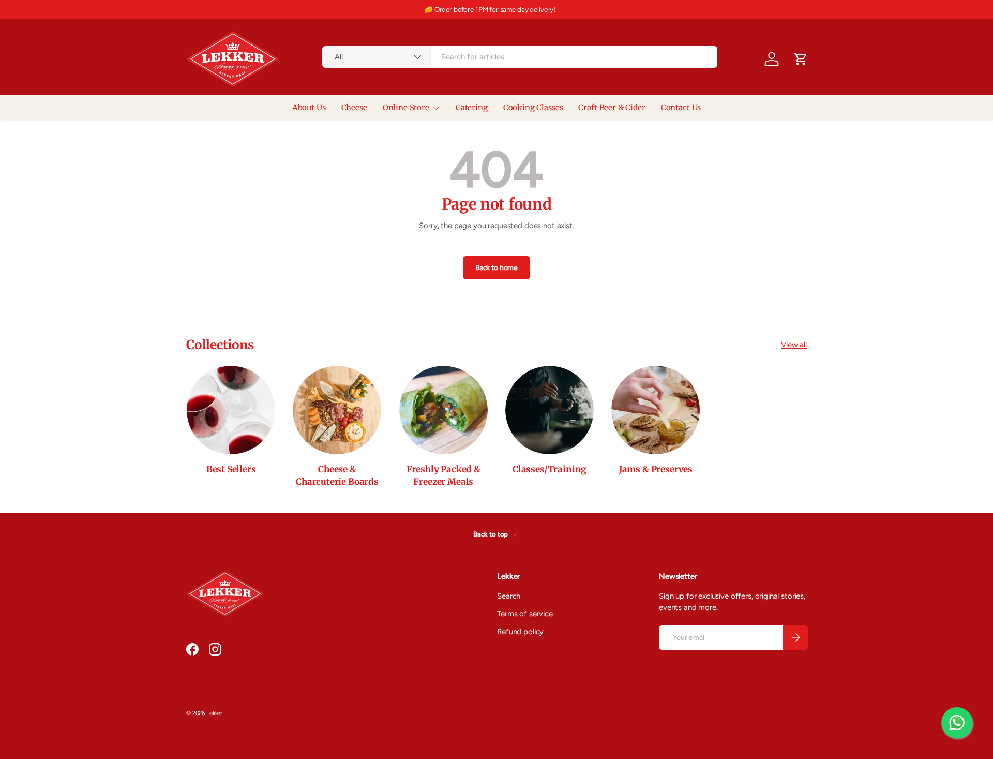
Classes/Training (549, 469)
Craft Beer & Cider (611, 107)
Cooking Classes (533, 107)
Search (508, 596)
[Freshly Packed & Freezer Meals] (443, 410)
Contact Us (681, 107)
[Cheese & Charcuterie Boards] (337, 410)
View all (794, 344)
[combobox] (519, 57)
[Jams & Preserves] (655, 410)
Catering (472, 107)
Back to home (496, 267)
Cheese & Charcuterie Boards (337, 475)
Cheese (354, 107)
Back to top (491, 534)
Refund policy (520, 631)
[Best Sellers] (231, 410)
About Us (309, 107)
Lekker (214, 713)
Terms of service (525, 613)
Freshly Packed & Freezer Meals (443, 475)
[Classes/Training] (549, 410)
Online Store (406, 107)
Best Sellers (231, 469)
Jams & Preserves (656, 469)
